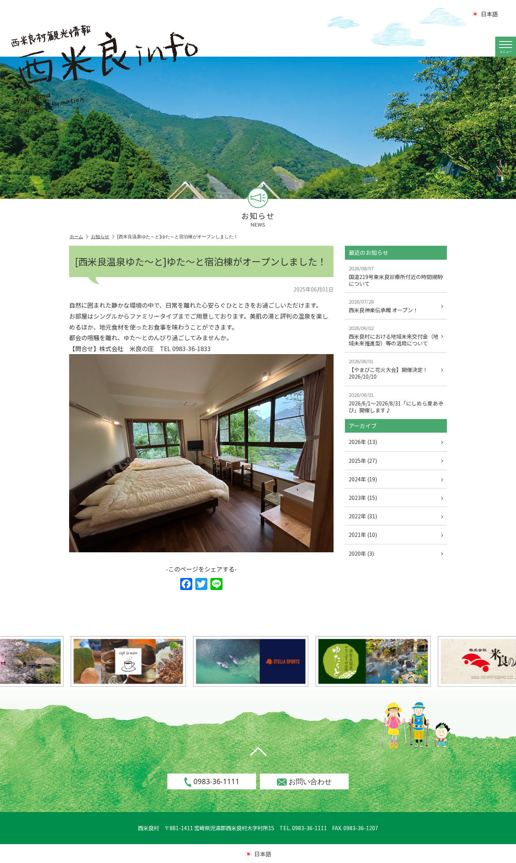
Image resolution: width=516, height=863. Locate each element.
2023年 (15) (363, 497)
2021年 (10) (363, 534)
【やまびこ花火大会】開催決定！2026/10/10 (388, 369)
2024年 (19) (363, 479)
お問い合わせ (310, 781)
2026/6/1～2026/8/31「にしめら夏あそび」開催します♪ (396, 402)
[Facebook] (186, 584)
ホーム (76, 236)
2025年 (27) (363, 460)
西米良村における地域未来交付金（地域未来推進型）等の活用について (394, 335)
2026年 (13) (363, 441)
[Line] (216, 584)
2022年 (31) (363, 516)
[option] (97, 661)
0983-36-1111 (216, 781)
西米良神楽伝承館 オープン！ (383, 306)
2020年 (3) (361, 553)
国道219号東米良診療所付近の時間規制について (395, 276)
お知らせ (100, 236)
